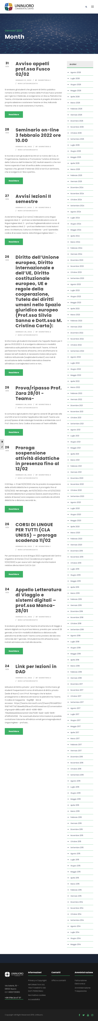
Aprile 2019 (75, 587)
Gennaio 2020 (76, 545)
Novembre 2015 (77, 835)
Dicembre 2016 (77, 757)
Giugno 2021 (75, 442)
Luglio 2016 (75, 787)
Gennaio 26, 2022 (24, 332)
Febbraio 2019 (76, 599)
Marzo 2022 (75, 387)
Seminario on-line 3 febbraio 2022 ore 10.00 (38, 135)
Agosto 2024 (76, 212)
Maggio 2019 (76, 581)
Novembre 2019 (77, 557)
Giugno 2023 (76, 296)
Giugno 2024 (76, 224)
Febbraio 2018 (76, 672)
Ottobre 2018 (76, 623)
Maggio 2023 (76, 302)
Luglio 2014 (75, 932)
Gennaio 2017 (76, 750)
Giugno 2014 (76, 938)
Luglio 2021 (75, 436)
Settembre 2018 (77, 629)
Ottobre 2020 (76, 490)
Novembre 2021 (77, 411)
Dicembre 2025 (77, 121)
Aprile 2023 (75, 308)
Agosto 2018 (75, 635)
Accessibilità (34, 999)
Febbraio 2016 (76, 817)
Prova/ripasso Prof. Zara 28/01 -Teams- (39, 393)
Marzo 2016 (75, 811)
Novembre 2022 (77, 339)
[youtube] (88, 1015)
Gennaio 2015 (76, 896)
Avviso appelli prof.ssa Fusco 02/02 (33, 69)
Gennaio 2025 (76, 181)
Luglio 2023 (75, 290)
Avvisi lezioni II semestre (33, 199)
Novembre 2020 (77, 484)
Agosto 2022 (76, 357)
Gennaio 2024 (76, 254)
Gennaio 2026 (76, 115)
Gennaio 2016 (76, 823)
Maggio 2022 (76, 375)
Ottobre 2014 (76, 914)
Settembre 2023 (77, 278)
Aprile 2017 (75, 732)
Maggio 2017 (76, 726)
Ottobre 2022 (76, 345)
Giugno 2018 (76, 648)
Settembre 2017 (77, 702)
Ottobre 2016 (76, 769)
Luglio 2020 (75, 508)
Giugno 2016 (76, 793)
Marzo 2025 (75, 169)
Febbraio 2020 (76, 539)
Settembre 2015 (77, 847)
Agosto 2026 (76, 72)
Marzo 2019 (75, 593)
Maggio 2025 (76, 157)
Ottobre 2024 (76, 199)
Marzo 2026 (75, 103)
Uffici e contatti (58, 980)
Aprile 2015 (75, 878)
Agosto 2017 (75, 708)
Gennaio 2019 (76, 605)
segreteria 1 (45, 546)
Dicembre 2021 (77, 405)
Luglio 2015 (75, 859)
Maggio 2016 (76, 799)
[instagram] (92, 1015)
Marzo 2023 (75, 314)
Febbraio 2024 (76, 248)
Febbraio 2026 (76, 109)
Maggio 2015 (76, 872)
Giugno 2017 (76, 720)
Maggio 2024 (76, 230)
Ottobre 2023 (76, 272)
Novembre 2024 (77, 193)
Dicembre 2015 (77, 829)
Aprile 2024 (75, 236)
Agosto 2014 (76, 926)
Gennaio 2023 (76, 327)
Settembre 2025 (77, 139)
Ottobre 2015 (76, 841)
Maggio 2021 (76, 448)
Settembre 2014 (77, 920)
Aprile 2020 (75, 526)
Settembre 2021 (77, 423)
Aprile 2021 (75, 454)
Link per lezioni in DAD (36, 669)
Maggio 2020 (76, 520)
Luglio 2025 (75, 145)
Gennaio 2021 (76, 472)
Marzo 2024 (75, 242)
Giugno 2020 (76, 514)
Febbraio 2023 (76, 321)
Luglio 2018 (75, 641)
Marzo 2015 (75, 884)
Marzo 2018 (75, 666)
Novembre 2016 (77, 763)
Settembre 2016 (77, 775)
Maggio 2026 (76, 90)
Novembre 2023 (77, 266)
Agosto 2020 (76, 502)
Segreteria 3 (45, 404)
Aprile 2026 (75, 96)
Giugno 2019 (76, 575)
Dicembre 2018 (77, 611)
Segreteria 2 (44, 80)
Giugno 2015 (75, 866)
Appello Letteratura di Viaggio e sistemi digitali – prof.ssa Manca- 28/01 (39, 600)
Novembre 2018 (77, 617)
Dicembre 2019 (77, 551)
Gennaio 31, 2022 (23, 80)
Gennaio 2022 (76, 399)
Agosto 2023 (76, 284)
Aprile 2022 (75, 381)
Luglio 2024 (75, 218)
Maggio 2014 (76, 944)
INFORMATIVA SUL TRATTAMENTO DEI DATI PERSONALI (37, 987)
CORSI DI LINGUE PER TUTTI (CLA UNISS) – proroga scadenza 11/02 (36, 532)
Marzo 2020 (75, 532)
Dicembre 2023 (77, 260)
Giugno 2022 (76, 369)
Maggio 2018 (76, 654)
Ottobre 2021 (76, 417)
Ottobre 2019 (76, 563)
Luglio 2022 (75, 363)
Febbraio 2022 (76, 393)
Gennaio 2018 (76, 678)
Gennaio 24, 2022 (24, 617)
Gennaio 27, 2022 (24, 207)
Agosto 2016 (75, 781)
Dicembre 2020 (77, 478)
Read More (14, 114)
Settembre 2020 (77, 496)
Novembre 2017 (77, 690)
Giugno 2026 (76, 84)
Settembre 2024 (77, 205)
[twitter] (83, 1015)
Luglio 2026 (75, 78)
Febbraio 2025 (76, 175)
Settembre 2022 (77, 351)
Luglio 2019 (75, 569)
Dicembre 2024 (77, 187)
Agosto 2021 (75, 430)
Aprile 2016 (75, 805)
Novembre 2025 (77, 127)
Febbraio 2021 (76, 466)
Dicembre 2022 (77, 333)
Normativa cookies (37, 995)
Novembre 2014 (77, 908)
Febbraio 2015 (76, 890)
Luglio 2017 (75, 714)
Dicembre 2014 (77, 902)
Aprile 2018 (75, 660)
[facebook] (79, 1015)
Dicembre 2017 (77, 684)
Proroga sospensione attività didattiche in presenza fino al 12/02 (37, 458)
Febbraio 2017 (76, 744)
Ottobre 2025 (76, 133)
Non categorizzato (28, 83)
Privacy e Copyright (37, 980)
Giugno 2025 (76, 151)
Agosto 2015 (75, 853)
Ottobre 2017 (76, 696)
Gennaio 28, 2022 (24, 146)
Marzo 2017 (75, 738)
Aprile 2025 (75, 163)
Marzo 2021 (75, 460)
